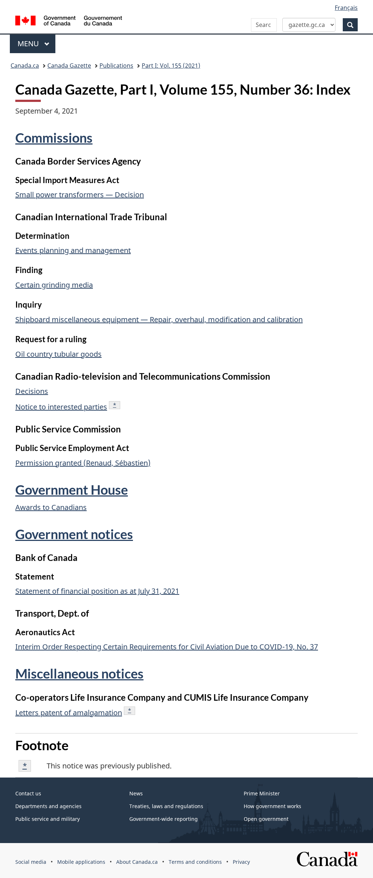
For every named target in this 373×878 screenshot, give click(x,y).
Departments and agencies (48, 806)
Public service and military (47, 818)
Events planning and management (73, 250)
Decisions (31, 391)
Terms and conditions (195, 861)
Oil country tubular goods (58, 354)
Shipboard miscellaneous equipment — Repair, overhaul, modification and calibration (159, 319)
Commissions (54, 138)
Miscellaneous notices (79, 673)
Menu (29, 43)
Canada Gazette (69, 66)
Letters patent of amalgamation (68, 712)
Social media (30, 861)
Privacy (241, 861)
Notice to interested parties (61, 407)
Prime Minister (262, 793)
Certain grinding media (54, 285)
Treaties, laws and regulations (166, 806)
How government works (272, 806)
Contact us (28, 793)
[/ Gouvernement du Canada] (68, 22)
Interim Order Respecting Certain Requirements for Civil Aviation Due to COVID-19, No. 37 (166, 647)
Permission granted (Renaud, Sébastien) (82, 463)
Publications (116, 66)
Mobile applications (81, 861)
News (136, 793)
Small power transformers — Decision (79, 194)
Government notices (74, 534)
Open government (266, 818)
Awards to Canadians (51, 507)
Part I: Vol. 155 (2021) (171, 66)
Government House (71, 490)
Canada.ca (25, 66)
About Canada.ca (137, 861)
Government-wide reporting (163, 818)
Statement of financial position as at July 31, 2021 (97, 591)
